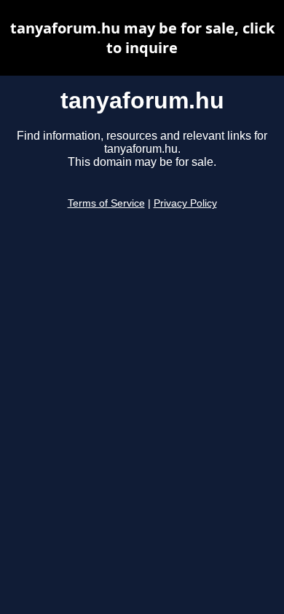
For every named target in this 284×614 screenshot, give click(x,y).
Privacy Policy (185, 203)
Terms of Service (106, 203)
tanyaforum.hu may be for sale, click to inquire (142, 37)
